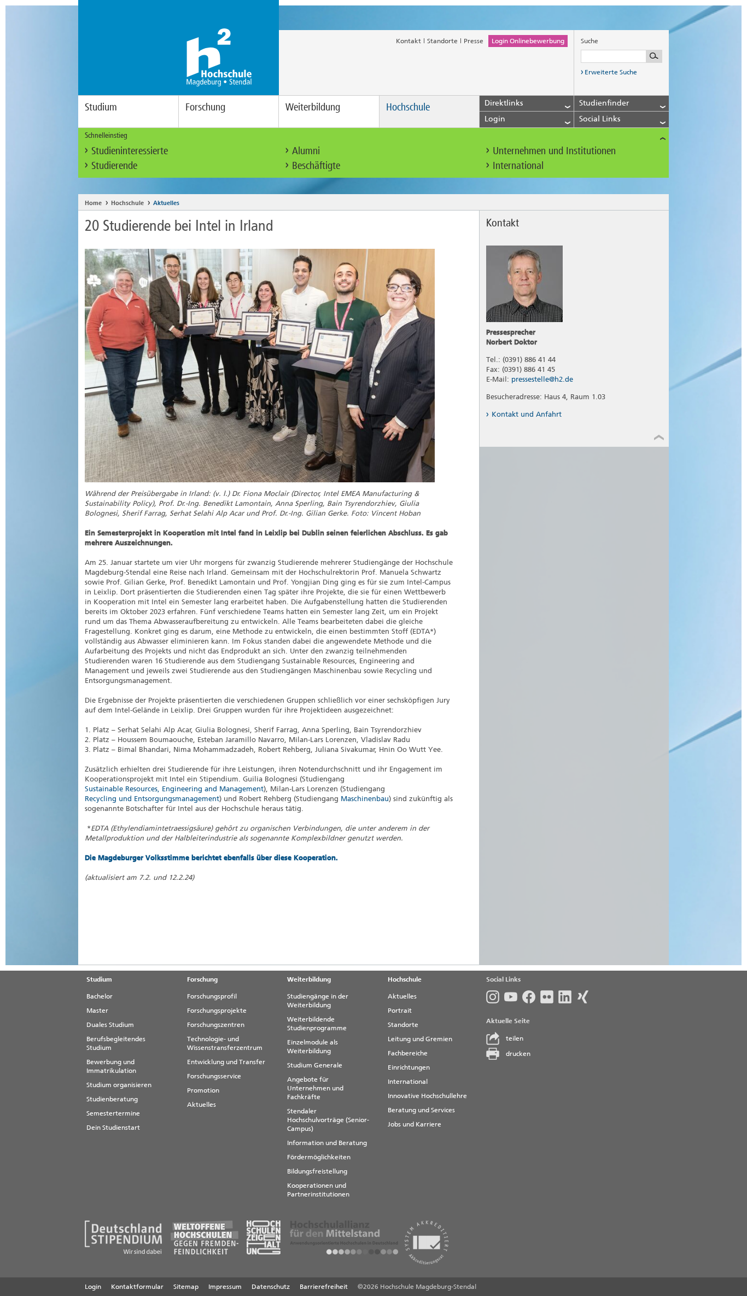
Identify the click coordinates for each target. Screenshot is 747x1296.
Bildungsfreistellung (317, 1171)
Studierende (114, 165)
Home (93, 203)
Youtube (513, 996)
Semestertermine (113, 1113)
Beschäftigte (316, 165)
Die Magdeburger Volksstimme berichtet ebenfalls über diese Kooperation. (211, 858)
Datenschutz (271, 1287)
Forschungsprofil (212, 996)
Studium (101, 107)
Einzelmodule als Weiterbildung (312, 1046)
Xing (585, 996)
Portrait (400, 1010)
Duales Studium (110, 1025)
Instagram (495, 996)
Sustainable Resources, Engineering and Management (174, 789)
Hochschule (408, 107)
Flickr (549, 996)
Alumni (306, 150)
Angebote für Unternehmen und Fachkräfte (315, 1088)
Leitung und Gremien (420, 1039)
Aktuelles (166, 203)
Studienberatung (112, 1099)
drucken (518, 1054)
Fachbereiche (408, 1053)
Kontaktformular (137, 1287)
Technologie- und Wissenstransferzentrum (224, 1043)
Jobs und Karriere (414, 1124)
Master (97, 1010)
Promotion (203, 1090)
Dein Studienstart (113, 1127)
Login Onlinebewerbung (528, 41)
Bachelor (99, 996)
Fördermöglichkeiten (319, 1157)
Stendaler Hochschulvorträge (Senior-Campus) (328, 1119)
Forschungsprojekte (217, 1010)
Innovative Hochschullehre (427, 1096)
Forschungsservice (214, 1076)
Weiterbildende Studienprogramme (317, 1023)
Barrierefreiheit (324, 1287)
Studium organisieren (118, 1085)
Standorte (442, 41)
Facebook (531, 996)
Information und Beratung (327, 1143)
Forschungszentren (215, 1025)
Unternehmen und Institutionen (554, 150)
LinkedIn (567, 996)
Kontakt (408, 41)
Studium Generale (314, 1065)
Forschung (205, 107)
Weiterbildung (312, 107)
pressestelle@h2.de (542, 379)
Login (93, 1287)
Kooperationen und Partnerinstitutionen (318, 1190)
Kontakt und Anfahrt (527, 414)
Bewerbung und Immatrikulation (111, 1066)
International (518, 165)
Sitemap (186, 1287)
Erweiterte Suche (611, 72)
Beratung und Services (421, 1110)
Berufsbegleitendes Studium (115, 1043)
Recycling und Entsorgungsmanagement (152, 799)
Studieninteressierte (129, 150)
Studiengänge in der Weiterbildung (317, 1001)
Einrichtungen (409, 1067)
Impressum (225, 1287)
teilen (514, 1038)
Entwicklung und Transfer (226, 1062)
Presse (473, 41)
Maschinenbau (365, 799)
